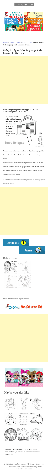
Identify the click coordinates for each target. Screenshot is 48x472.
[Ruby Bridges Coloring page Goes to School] (25, 267)
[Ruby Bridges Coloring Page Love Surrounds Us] (25, 281)
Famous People (14, 42)
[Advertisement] (24, 80)
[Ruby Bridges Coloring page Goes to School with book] (10, 281)
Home (5, 42)
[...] (11, 404)
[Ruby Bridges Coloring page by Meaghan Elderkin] (10, 267)
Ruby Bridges (27, 42)
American (26, 299)
